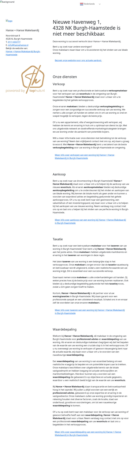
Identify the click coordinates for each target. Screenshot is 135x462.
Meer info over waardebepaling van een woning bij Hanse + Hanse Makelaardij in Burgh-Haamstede (88, 433)
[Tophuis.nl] (25, 79)
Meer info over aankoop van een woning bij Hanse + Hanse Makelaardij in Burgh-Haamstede (90, 221)
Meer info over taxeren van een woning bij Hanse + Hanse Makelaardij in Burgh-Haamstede (90, 312)
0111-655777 (14, 41)
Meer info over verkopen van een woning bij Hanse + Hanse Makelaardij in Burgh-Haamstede (84, 157)
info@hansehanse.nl (18, 45)
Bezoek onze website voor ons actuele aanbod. (78, 60)
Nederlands (89, 4)
